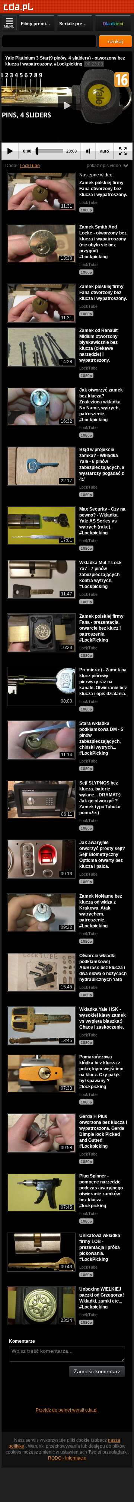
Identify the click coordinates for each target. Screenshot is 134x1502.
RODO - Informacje (67, 1458)
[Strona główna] (18, 7)
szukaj (115, 41)
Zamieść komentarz (97, 1371)
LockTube (30, 165)
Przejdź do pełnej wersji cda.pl (67, 1410)
